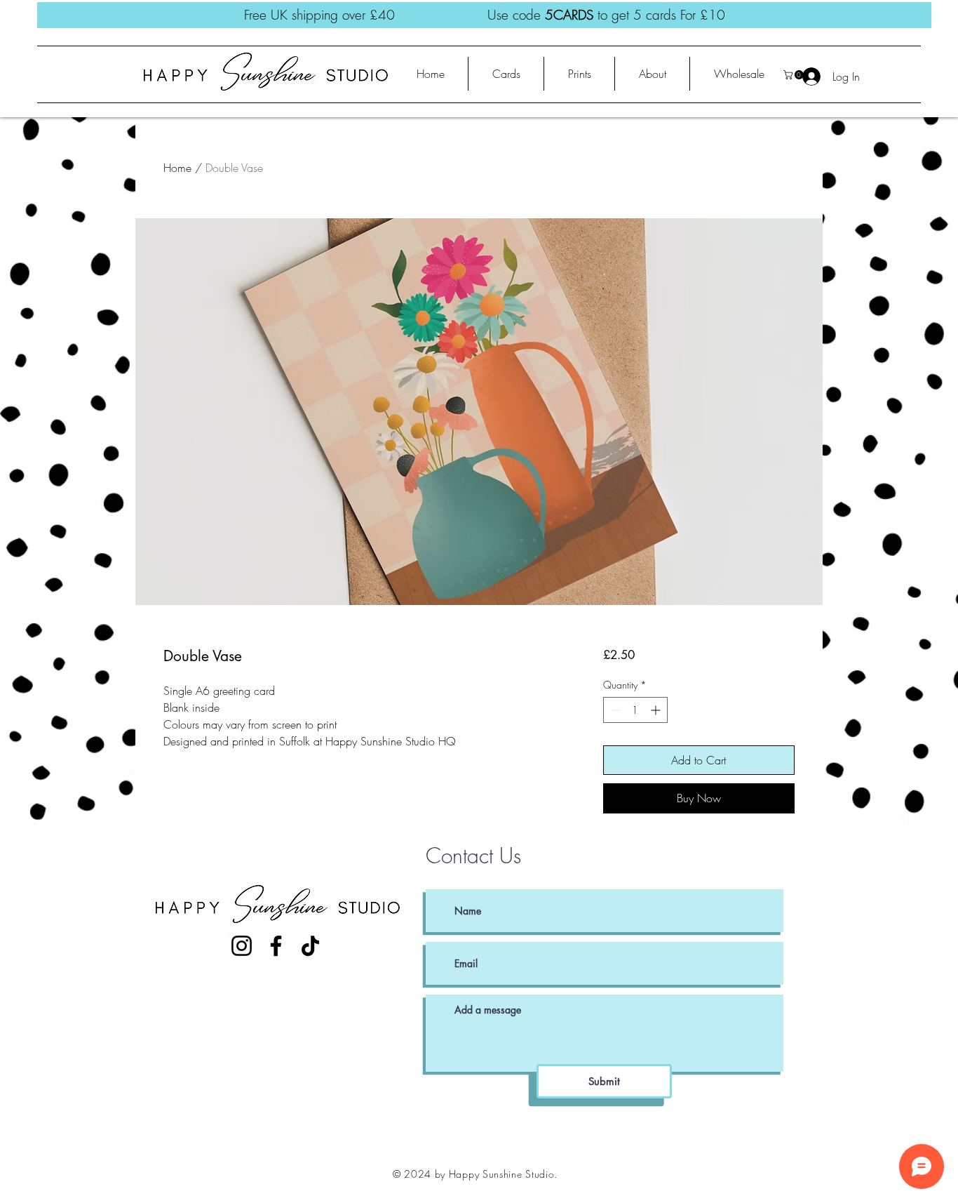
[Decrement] (614, 710)
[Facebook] (276, 945)
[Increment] (657, 710)
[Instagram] (241, 945)
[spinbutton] (635, 710)
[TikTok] (310, 945)
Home (177, 167)
